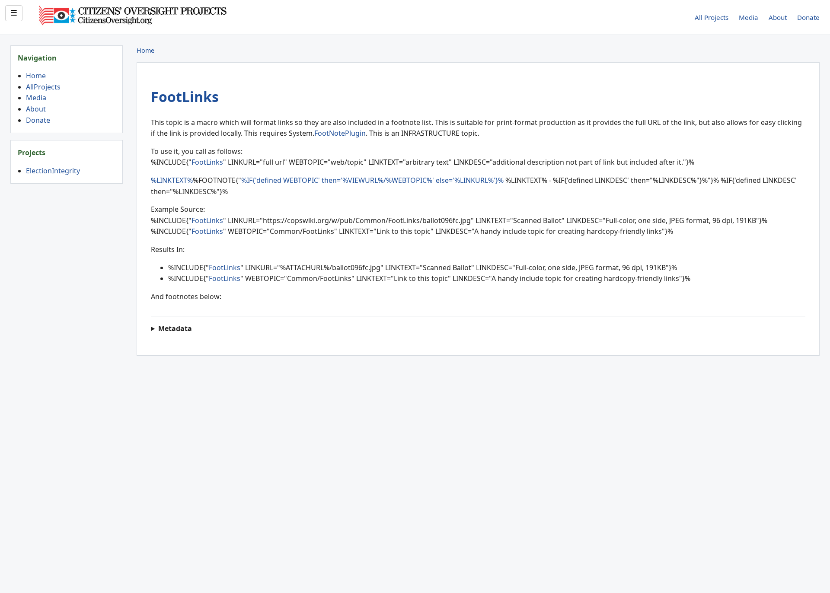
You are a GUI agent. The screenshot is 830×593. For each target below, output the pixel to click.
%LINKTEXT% (172, 180)
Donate (808, 17)
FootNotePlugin (340, 133)
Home (36, 75)
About (778, 17)
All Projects (711, 17)
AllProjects (43, 87)
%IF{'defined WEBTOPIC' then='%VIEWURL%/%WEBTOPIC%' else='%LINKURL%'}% (372, 180)
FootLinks (185, 96)
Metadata (175, 328)
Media (748, 17)
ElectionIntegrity (53, 170)
